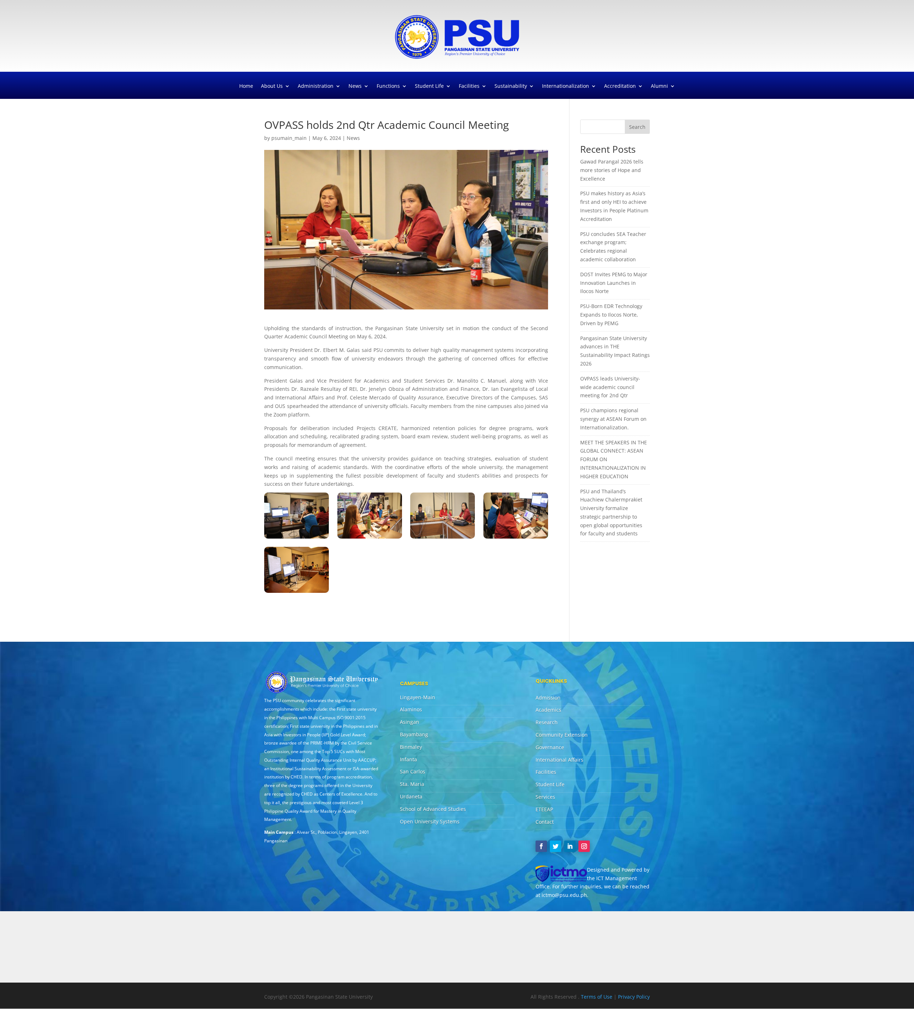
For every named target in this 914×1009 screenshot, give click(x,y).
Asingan (409, 721)
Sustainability (510, 86)
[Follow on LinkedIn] (570, 846)
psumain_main (289, 138)
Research (547, 722)
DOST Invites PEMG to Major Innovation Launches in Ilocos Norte (613, 283)
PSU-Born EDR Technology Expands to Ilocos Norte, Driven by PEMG (611, 315)
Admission (548, 697)
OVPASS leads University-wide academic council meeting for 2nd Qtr (610, 387)
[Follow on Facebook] (541, 846)
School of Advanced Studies (433, 809)
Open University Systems (429, 821)
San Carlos (412, 771)
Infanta (408, 759)
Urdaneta (411, 796)
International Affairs (559, 759)
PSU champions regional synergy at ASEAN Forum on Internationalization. (613, 419)
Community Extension (562, 734)
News (355, 86)
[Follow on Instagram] (584, 846)
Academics (548, 709)
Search (637, 126)
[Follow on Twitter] (555, 846)
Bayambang (414, 734)
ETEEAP (544, 809)
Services (545, 796)
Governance (550, 747)
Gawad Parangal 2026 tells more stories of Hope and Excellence (611, 170)
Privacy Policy (634, 996)
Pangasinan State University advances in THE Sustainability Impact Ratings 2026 (615, 351)
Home (246, 86)
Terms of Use (597, 996)
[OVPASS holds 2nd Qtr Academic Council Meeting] (296, 538)
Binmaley (411, 746)
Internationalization (565, 86)
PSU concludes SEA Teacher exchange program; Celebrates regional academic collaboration (613, 247)
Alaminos (411, 709)
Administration (315, 86)
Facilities (469, 86)
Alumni (659, 86)
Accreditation (620, 86)
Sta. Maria (412, 784)
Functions (388, 86)
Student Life (429, 86)
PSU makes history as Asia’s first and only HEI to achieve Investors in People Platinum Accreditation (614, 206)
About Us (272, 86)
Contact (545, 821)
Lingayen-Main (417, 697)
